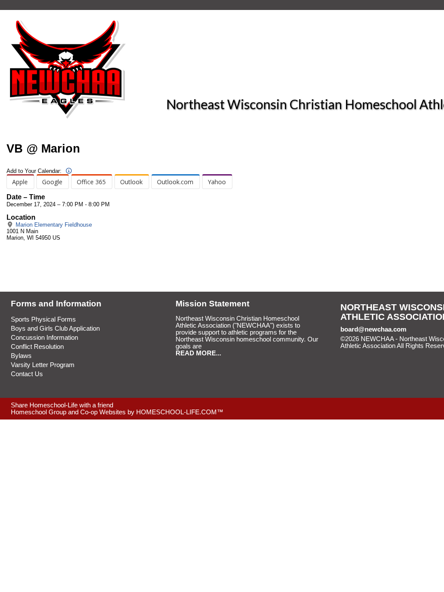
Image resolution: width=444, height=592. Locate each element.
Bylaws (21, 355)
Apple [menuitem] (20, 182)
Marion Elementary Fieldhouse (53, 224)
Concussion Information (44, 337)
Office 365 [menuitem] (91, 182)
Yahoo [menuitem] (217, 182)
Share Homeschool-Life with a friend (62, 405)
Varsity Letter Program (43, 364)
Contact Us (27, 374)
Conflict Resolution (37, 346)
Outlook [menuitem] (131, 182)
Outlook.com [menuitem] (175, 182)
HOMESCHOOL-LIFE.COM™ (179, 412)
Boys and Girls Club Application (55, 328)
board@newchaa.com (373, 329)
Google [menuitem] (52, 182)
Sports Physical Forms (43, 319)
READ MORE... (198, 353)
